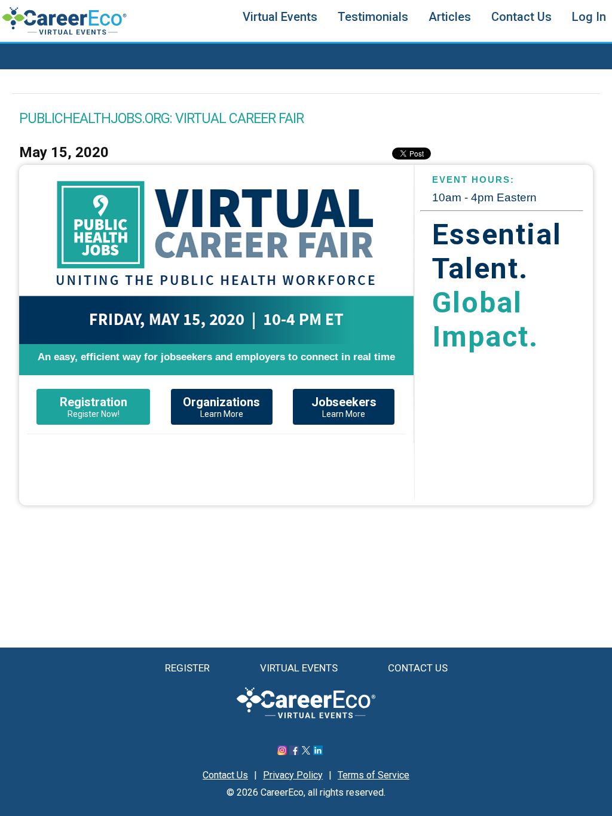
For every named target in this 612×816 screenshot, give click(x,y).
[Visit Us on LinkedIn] (318, 751)
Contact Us (521, 17)
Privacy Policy (293, 775)
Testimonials (373, 17)
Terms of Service (373, 775)
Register (187, 668)
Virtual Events (280, 17)
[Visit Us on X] (306, 751)
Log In (589, 17)
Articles (450, 17)
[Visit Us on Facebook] (294, 751)
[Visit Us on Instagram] (282, 751)
